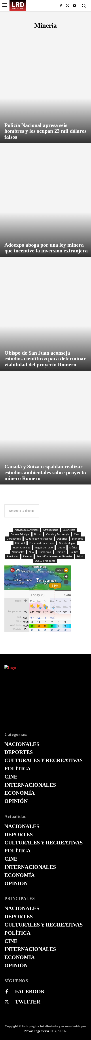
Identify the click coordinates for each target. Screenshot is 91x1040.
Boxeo (38, 534)
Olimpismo (44, 552)
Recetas (27, 556)
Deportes (62, 538)
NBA (31, 552)
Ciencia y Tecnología (57, 534)
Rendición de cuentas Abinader (54, 556)
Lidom (61, 547)
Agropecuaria (50, 529)
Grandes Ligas (67, 543)
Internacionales (21, 547)
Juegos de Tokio (44, 547)
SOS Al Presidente (45, 560)
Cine (76, 534)
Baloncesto (69, 529)
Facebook (30, 991)
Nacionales (18, 552)
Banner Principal (20, 534)
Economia (77, 538)
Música (73, 547)
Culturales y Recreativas (38, 538)
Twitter (27, 1002)
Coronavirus (14, 538)
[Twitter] (7, 1002)
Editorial (20, 543)
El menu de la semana (41, 543)
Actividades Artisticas (26, 529)
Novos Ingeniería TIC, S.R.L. (45, 1031)
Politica (74, 552)
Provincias (13, 556)
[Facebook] (60, 5)
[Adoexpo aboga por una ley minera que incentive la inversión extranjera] (45, 202)
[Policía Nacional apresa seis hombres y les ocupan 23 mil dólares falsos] (45, 88)
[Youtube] (74, 5)
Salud (80, 556)
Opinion (60, 552)
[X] (67, 5)
